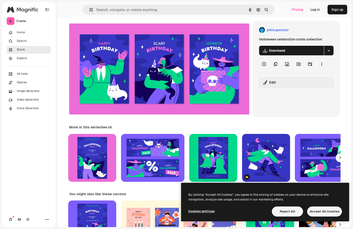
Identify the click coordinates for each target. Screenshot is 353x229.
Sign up (337, 9)
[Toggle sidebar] (47, 9)
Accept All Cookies (324, 211)
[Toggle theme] (28, 219)
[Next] (340, 158)
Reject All (287, 211)
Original (100, 30)
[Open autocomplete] (89, 9)
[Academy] (19, 219)
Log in (315, 9)
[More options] (321, 64)
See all (106, 127)
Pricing (297, 9)
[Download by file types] (329, 50)
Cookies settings (201, 211)
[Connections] (10, 219)
